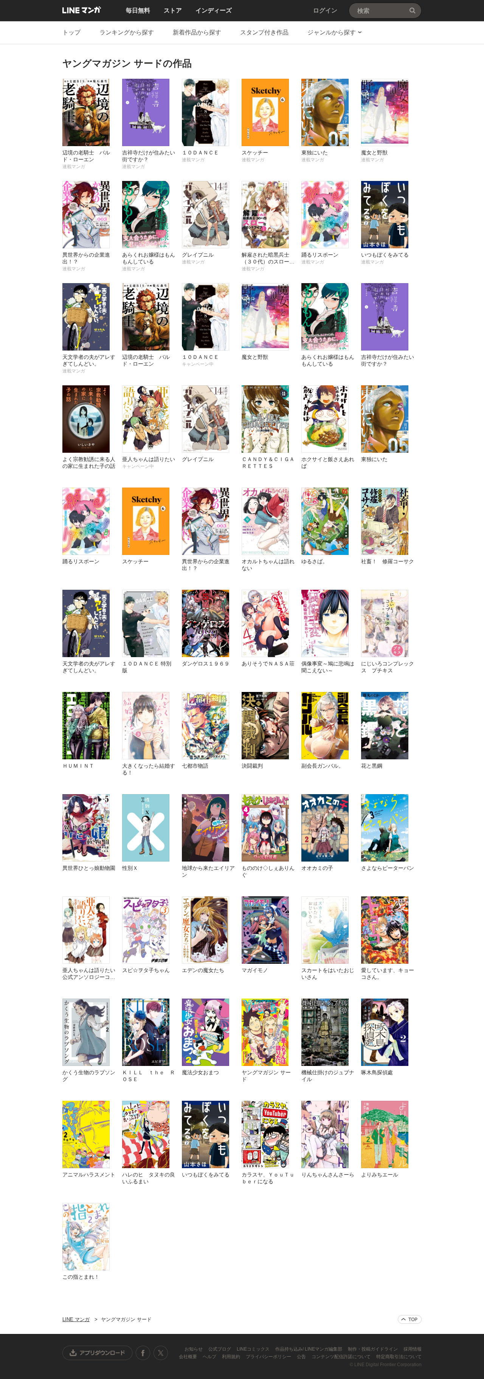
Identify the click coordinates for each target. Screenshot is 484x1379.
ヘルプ (210, 1356)
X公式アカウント (160, 1353)
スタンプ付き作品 (264, 32)
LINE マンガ (81, 10)
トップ (71, 32)
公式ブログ (220, 1349)
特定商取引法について (399, 1356)
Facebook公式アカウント (142, 1353)
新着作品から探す (197, 32)
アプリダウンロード (97, 1353)
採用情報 (412, 1349)
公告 (302, 1356)
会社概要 (188, 1356)
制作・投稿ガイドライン (373, 1349)
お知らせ (194, 1349)
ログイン (325, 10)
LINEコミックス (254, 1349)
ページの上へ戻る (410, 1319)
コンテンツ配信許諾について (342, 1356)
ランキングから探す (126, 32)
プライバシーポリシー (269, 1356)
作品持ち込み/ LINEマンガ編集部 (309, 1349)
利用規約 (231, 1356)
